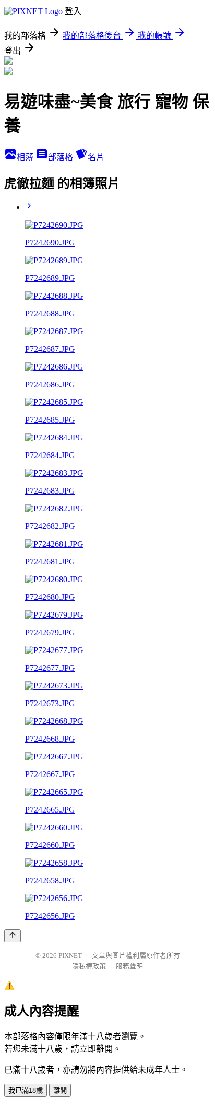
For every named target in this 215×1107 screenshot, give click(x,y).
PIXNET (70, 956)
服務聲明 (129, 966)
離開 (60, 1090)
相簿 (26, 157)
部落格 (61, 157)
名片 (96, 157)
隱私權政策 (89, 966)
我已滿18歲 (25, 1090)
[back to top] (12, 935)
